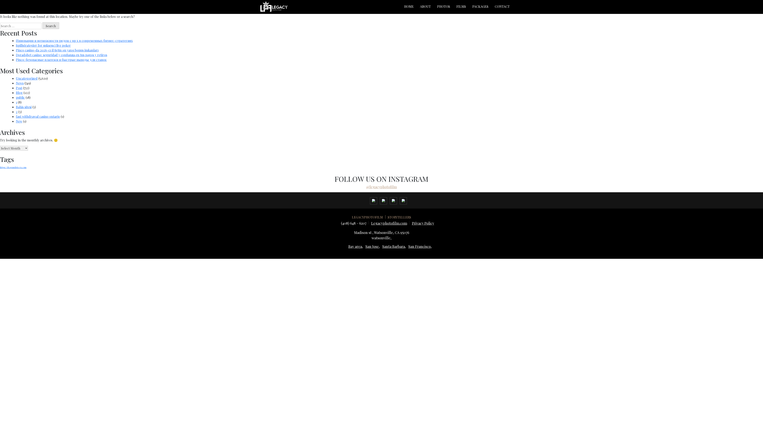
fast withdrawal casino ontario (38, 116)
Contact (502, 6)
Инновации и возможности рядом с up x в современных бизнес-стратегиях (74, 41)
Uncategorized (27, 78)
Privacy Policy (423, 223)
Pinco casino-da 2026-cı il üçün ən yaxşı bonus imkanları (57, 50)
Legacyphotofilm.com (389, 223)
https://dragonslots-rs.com (13, 167)
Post (19, 88)
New (19, 121)
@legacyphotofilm (381, 187)
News (20, 83)
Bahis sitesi (24, 107)
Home (409, 6)
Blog (19, 93)
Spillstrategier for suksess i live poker (43, 45)
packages (480, 6)
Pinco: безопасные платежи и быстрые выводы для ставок (61, 60)
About (425, 6)
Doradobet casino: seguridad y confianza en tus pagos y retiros (61, 55)
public (20, 97)
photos (443, 6)
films (461, 6)
